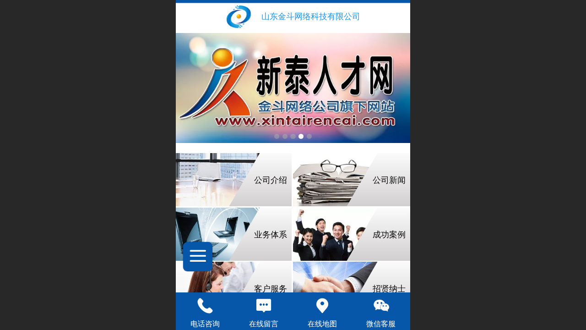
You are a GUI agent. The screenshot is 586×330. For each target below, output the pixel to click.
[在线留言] (263, 306)
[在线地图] (322, 306)
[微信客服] (381, 306)
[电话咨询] (205, 306)
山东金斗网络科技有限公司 (310, 16)
